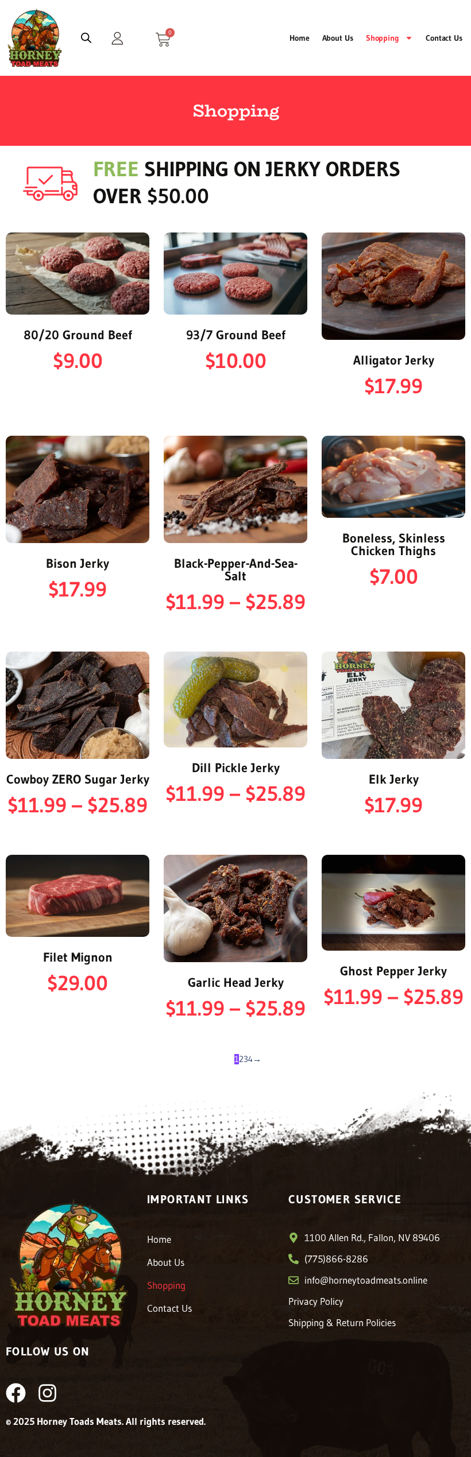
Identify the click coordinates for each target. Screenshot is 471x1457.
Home (299, 38)
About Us (337, 38)
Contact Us (444, 38)
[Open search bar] (86, 38)
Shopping (382, 38)
